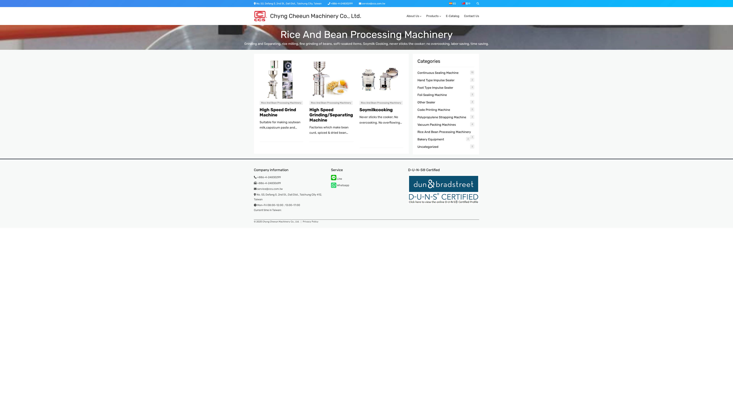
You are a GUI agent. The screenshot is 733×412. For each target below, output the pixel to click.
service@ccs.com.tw (373, 3)
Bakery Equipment (430, 139)
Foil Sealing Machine (432, 95)
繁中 (468, 3)
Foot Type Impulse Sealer (435, 87)
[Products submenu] (440, 16)
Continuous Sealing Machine (438, 73)
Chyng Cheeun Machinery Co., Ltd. (315, 16)
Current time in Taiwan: (268, 210)
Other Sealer (426, 102)
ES (454, 3)
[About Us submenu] (420, 16)
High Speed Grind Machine (278, 112)
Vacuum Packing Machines (436, 124)
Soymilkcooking (376, 109)
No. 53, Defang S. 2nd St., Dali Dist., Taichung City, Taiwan (289, 3)
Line (339, 178)
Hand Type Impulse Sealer (435, 80)
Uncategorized (427, 147)
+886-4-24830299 (341, 3)
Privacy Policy (310, 221)
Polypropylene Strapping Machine (441, 117)
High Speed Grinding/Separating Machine (331, 115)
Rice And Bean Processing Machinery (281, 102)
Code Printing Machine (433, 110)
